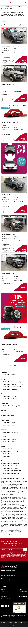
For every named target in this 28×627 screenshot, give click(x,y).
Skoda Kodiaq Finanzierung (10, 374)
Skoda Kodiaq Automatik (9, 396)
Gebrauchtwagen (23, 591)
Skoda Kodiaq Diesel (8, 415)
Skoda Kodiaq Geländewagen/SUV (12, 406)
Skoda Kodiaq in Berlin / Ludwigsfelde (13, 386)
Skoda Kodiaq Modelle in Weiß (11, 473)
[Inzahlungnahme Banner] (14, 158)
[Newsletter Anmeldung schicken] (25, 549)
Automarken (4, 594)
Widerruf (10, 622)
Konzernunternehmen (20, 554)
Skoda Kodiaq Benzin (8, 413)
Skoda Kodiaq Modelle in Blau (11, 463)
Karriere (22, 589)
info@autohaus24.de (12, 579)
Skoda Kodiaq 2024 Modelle (10, 456)
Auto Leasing (4, 596)
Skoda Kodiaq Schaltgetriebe (10, 398)
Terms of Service (13, 616)
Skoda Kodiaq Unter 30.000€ (10, 432)
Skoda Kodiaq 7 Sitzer (9, 425)
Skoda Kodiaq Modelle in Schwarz (12, 470)
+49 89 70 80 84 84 (10, 575)
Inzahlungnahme (23, 596)
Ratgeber (22, 594)
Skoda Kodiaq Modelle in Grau (11, 466)
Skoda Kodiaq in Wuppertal (10, 389)
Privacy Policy (4, 616)
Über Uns (3, 589)
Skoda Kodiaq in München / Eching (12, 382)
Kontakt (3, 591)
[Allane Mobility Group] (11, 625)
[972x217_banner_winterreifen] (14, 308)
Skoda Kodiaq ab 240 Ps (9, 439)
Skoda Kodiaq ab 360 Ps (9, 442)
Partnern (2, 555)
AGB (7, 622)
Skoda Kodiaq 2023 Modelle (10, 454)
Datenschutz (16, 622)
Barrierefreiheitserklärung (7, 598)
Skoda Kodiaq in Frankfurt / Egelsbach (13, 384)
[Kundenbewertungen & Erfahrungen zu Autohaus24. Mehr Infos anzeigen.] (19, 607)
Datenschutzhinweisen (20, 555)
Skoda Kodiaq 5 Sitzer (9, 422)
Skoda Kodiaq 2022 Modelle (10, 451)
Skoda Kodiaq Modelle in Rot (10, 468)
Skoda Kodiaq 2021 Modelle (10, 449)
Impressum (22, 622)
